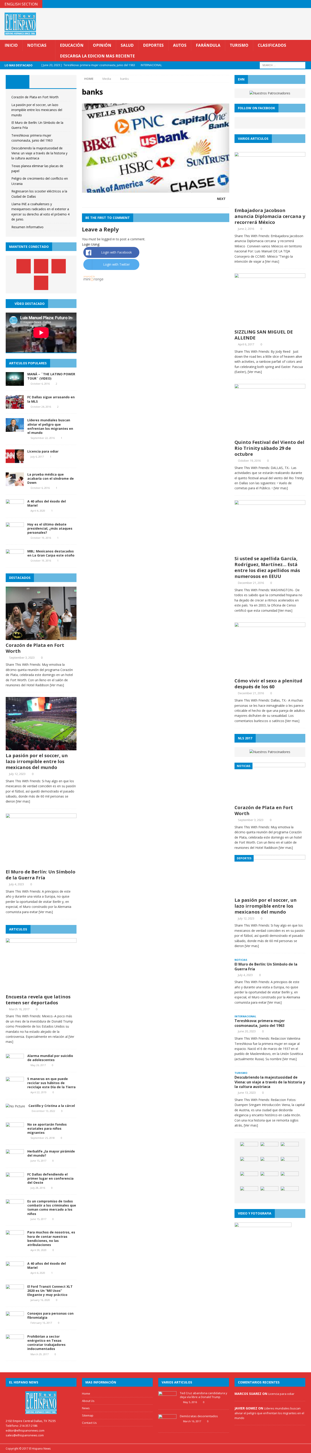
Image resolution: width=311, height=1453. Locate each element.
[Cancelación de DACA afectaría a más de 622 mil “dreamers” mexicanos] (269, 1178)
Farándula (208, 45)
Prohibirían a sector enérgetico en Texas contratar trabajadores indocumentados (46, 1342)
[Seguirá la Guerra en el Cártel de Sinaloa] (249, 1193)
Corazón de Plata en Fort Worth (35, 97)
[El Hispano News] (41, 1402)
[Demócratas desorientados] (167, 1426)
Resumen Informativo (27, 227)
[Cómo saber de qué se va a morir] (289, 1163)
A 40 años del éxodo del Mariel (46, 503)
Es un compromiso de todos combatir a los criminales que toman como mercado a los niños (51, 1207)
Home (86, 1393)
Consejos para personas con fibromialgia (50, 1315)
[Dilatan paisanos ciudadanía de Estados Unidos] (249, 1163)
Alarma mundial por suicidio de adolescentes (50, 1058)
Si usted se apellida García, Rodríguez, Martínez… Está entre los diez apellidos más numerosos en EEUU (267, 567)
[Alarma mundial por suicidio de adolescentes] (15, 1064)
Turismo (239, 45)
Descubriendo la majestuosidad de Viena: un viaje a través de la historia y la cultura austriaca (39, 153)
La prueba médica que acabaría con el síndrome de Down (50, 478)
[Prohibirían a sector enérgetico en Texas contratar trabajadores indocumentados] (15, 1345)
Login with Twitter (116, 264)
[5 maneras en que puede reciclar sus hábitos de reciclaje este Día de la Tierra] (15, 1087)
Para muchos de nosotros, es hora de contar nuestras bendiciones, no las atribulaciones (51, 1238)
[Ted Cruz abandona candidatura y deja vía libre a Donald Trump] (167, 1403)
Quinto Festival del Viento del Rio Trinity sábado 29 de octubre (269, 448)
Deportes (153, 45)
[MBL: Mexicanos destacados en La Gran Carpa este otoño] (15, 560)
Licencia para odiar (43, 451)
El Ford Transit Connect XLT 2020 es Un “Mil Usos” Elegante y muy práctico (50, 1290)
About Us (88, 1401)
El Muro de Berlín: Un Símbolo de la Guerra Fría (40, 875)
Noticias (36, 45)
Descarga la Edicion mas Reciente (97, 56)
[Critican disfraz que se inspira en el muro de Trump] (289, 1178)
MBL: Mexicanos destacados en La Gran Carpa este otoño (50, 553)
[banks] (155, 190)
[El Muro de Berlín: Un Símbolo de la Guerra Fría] (41, 864)
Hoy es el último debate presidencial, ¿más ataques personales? (49, 528)
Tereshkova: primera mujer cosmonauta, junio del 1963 (260, 1023)
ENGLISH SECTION (21, 4)
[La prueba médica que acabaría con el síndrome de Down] (15, 483)
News (86, 1408)
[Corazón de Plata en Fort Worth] (41, 637)
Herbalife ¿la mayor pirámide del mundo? (51, 1153)
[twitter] (289, 4)
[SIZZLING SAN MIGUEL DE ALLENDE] (270, 324)
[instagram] (307, 4)
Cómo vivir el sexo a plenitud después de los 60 (268, 684)
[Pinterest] (298, 4)
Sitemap (87, 1415)
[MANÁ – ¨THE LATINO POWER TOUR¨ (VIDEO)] (15, 383)
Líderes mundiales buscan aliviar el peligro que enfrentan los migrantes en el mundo (50, 426)
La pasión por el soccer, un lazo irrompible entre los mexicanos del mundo (36, 110)
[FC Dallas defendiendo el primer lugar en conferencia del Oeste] (15, 1183)
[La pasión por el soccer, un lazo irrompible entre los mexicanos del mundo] (41, 748)
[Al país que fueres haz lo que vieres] (269, 1193)
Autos (179, 45)
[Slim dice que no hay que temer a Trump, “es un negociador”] (269, 1148)
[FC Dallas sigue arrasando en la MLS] (15, 406)
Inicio (11, 45)
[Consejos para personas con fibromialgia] (15, 1322)
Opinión (102, 45)
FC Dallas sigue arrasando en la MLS (51, 399)
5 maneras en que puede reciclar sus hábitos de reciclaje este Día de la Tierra (51, 1083)
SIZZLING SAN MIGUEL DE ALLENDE (264, 335)
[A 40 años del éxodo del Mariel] (15, 510)
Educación (72, 45)
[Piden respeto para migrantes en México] (249, 1148)
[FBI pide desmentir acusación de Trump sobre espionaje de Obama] (269, 1163)
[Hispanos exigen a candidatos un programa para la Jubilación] (249, 1178)
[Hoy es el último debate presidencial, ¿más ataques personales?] (15, 533)
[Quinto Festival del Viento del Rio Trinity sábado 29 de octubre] (270, 434)
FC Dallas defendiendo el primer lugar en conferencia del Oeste (50, 1178)
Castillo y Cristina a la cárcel (51, 1105)
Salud (127, 45)
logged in (108, 239)
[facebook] (280, 4)
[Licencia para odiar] (15, 460)
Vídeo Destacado (30, 303)
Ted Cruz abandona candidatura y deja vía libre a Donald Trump (203, 1395)
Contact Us (89, 1423)
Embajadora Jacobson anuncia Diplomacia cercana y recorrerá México (270, 216)
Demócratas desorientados (199, 1416)
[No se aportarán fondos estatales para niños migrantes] (15, 1133)
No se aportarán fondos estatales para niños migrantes (47, 1128)
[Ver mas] (57, 685)
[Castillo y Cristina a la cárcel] (15, 1106)
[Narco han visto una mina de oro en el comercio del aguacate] (289, 1193)
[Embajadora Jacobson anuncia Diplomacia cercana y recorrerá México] (270, 202)
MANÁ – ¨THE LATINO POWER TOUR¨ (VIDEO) (51, 376)
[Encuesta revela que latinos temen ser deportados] (41, 989)
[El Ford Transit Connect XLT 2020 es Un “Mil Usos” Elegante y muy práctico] (15, 1295)
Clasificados (272, 45)
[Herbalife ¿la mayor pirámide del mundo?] (15, 1160)
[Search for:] (282, 65)
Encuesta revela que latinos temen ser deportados (38, 1000)
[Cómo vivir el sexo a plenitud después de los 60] (270, 673)
